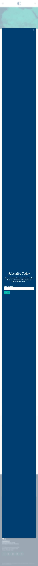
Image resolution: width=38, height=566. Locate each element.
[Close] (34, 30)
